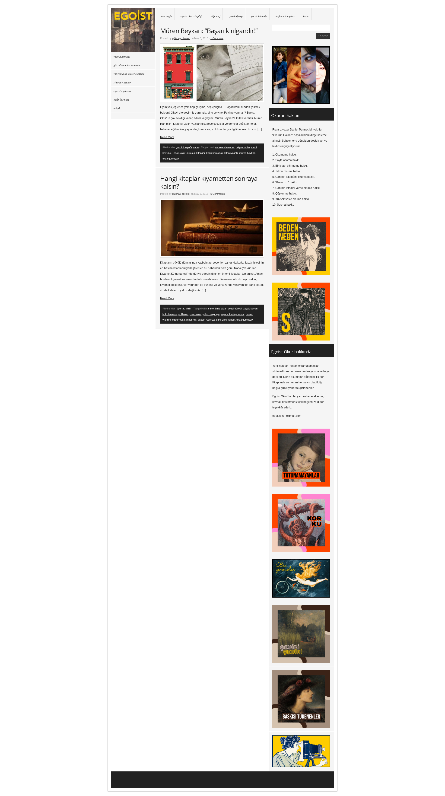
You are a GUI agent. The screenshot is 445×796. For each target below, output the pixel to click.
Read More (167, 137)
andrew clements (224, 147)
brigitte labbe (243, 147)
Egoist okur (133, 30)
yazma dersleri (122, 56)
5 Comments (217, 193)
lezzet (306, 16)
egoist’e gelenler (122, 91)
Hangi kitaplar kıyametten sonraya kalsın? (209, 182)
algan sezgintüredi (231, 308)
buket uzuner (169, 314)
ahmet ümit (213, 308)
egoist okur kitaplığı (191, 16)
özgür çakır (178, 319)
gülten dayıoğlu (211, 314)
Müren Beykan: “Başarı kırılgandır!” (208, 30)
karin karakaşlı (214, 153)
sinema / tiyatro (122, 82)
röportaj (215, 16)
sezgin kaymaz (206, 319)
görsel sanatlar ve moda (127, 65)
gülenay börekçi (181, 38)
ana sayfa (166, 16)
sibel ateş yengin (225, 319)
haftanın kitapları (285, 16)
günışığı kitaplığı (196, 153)
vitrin (196, 147)
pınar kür (191, 319)
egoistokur (179, 153)
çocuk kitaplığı (259, 16)
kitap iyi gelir (231, 153)
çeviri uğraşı (236, 16)
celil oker (183, 314)
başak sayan (250, 308)
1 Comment (216, 38)
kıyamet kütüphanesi (232, 314)
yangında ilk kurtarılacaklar (129, 74)
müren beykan (247, 153)
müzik (117, 108)
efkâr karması (121, 99)
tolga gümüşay (170, 158)
